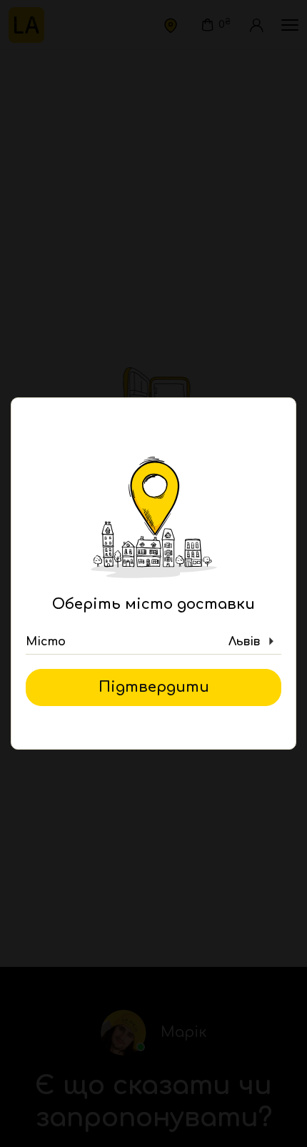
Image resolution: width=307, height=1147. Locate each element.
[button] (153, 642)
